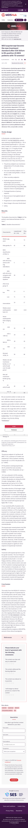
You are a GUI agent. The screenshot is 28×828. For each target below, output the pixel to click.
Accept (14, 426)
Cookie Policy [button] (5, 416)
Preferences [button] (5, 420)
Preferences (14, 429)
